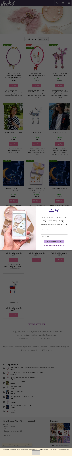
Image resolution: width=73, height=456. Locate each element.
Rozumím (36, 453)
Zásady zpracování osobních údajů (54, 245)
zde (68, 449)
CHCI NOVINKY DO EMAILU (54, 241)
